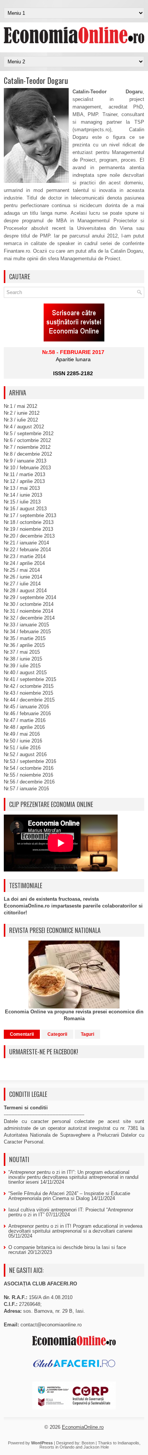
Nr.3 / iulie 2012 (21, 420)
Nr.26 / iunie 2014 (23, 577)
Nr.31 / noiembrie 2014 (28, 611)
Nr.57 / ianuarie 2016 (26, 788)
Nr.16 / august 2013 (25, 508)
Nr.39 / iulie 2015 (22, 666)
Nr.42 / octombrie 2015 (29, 686)
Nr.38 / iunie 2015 (23, 659)
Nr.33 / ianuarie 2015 (26, 625)
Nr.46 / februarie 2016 (27, 713)
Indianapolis (128, 1443)
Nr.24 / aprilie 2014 (24, 563)
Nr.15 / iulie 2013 (22, 502)
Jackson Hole (96, 1447)
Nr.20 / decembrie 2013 (29, 536)
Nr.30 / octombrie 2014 (29, 604)
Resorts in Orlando (56, 1447)
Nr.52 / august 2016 (25, 754)
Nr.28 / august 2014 (25, 590)
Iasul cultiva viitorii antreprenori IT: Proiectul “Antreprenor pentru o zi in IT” (70, 1212)
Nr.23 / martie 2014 (25, 556)
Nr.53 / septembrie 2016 (30, 761)
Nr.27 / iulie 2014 (22, 584)
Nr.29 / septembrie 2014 (30, 597)
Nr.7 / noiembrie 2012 (27, 447)
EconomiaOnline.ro (83, 1427)
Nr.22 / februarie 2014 (27, 549)
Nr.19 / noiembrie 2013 (28, 529)
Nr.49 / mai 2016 (22, 734)
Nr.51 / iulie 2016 (22, 747)
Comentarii (22, 1034)
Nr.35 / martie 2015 (25, 638)
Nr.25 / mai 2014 (22, 570)
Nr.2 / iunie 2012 (21, 413)
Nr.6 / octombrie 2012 (27, 440)
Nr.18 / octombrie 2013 (29, 522)
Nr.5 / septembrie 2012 (29, 433)
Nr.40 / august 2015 (25, 672)
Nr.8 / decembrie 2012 (28, 454)
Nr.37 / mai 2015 (22, 652)
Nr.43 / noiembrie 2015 (28, 693)
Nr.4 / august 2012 (24, 426)
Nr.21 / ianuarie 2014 (26, 543)
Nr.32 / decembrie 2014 (29, 618)
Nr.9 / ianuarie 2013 (25, 461)
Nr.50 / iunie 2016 (23, 741)
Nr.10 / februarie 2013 (27, 467)
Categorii (57, 1034)
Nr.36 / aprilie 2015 (24, 645)
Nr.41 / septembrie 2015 (30, 679)
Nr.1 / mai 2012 (20, 406)
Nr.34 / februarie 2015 (27, 631)
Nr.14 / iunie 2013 (23, 495)
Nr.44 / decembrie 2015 (29, 700)
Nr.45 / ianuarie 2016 (26, 706)
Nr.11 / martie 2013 (24, 474)
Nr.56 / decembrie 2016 (29, 782)
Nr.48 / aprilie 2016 (24, 727)
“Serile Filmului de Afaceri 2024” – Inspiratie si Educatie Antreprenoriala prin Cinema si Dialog (69, 1196)
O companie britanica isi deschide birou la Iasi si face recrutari (67, 1249)
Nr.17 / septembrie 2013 (30, 515)
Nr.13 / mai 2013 (22, 488)
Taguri (87, 1034)
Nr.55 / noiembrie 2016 (28, 775)
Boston (88, 1443)
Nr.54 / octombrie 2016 (29, 768)
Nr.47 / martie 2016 (25, 720)
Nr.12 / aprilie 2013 (24, 481)
